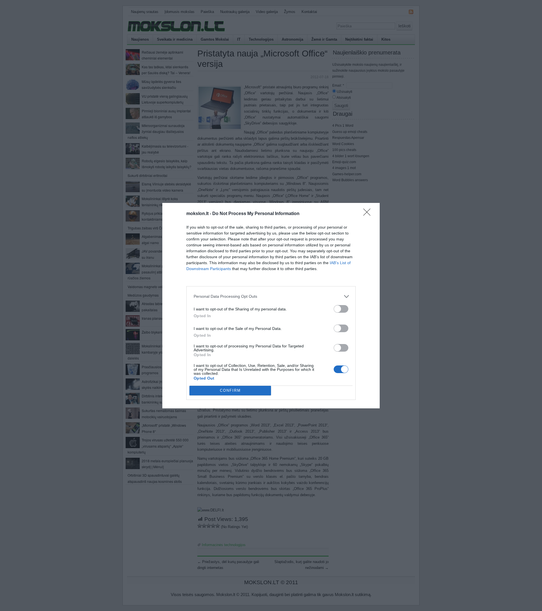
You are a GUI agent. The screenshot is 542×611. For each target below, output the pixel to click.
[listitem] (271, 296)
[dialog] (271, 305)
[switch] (341, 309)
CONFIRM (230, 390)
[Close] (368, 214)
